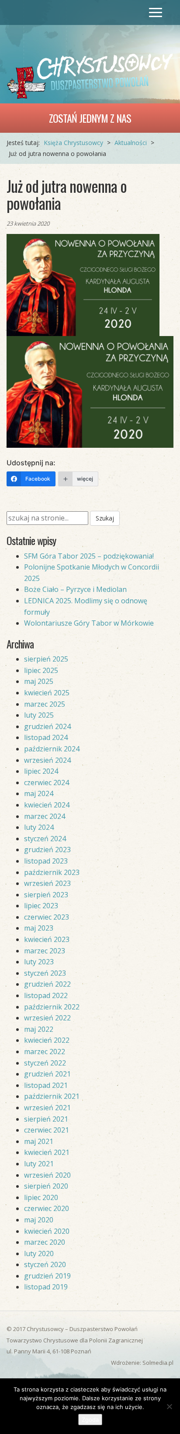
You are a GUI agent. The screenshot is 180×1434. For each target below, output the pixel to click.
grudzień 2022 (47, 984)
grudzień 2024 (47, 726)
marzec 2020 (44, 1242)
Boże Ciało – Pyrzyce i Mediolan (75, 589)
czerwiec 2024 (46, 782)
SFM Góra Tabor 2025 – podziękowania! (89, 556)
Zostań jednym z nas (90, 118)
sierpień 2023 (46, 894)
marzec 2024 (44, 816)
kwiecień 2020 (46, 1231)
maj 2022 (38, 1029)
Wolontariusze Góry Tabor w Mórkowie (89, 623)
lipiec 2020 (41, 1197)
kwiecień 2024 (46, 805)
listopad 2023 (46, 861)
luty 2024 (39, 827)
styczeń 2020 (45, 1264)
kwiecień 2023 (46, 939)
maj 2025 (38, 681)
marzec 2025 (44, 704)
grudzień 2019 (47, 1276)
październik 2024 (52, 749)
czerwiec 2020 (46, 1208)
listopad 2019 (46, 1287)
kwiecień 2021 (46, 1152)
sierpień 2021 (46, 1119)
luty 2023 (39, 962)
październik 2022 (52, 1007)
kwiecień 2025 (46, 693)
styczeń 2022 (45, 1063)
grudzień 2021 (47, 1074)
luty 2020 (39, 1253)
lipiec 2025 (41, 670)
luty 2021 (39, 1163)
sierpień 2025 (46, 659)
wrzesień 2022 (47, 1018)
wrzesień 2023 (47, 883)
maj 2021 (38, 1141)
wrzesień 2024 (47, 760)
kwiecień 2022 (46, 1040)
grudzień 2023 (47, 849)
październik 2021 (52, 1096)
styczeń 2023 (45, 973)
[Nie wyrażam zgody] (169, 1406)
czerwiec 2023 (46, 917)
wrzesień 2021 (47, 1107)
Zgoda (90, 1419)
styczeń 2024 (45, 838)
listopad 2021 (46, 1085)
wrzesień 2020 (47, 1175)
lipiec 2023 (41, 905)
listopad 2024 (46, 737)
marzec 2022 (44, 1051)
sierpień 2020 (46, 1186)
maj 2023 (38, 928)
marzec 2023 (44, 951)
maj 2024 (38, 793)
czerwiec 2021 (46, 1130)
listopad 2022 (46, 995)
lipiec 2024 (41, 771)
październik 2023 (52, 872)
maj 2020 (38, 1220)
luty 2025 (39, 715)
